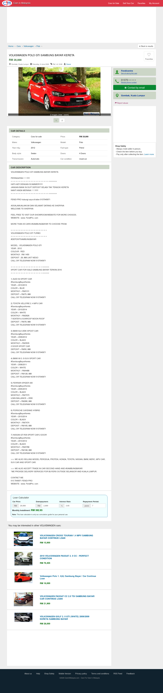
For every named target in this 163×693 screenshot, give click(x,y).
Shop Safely (49, 673)
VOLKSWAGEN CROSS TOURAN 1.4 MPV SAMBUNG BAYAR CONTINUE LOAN (66, 536)
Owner (68, 64)
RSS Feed (117, 673)
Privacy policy (81, 673)
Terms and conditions (100, 673)
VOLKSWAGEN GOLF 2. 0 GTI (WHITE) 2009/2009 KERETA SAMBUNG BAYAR (64, 617)
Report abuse (122, 103)
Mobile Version (65, 673)
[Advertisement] (81, 25)
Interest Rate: (65, 501)
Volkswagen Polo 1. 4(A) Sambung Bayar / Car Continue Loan (68, 577)
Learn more (149, 154)
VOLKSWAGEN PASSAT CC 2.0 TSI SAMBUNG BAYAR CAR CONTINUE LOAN (67, 597)
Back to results (147, 46)
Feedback (130, 673)
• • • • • (129, 81)
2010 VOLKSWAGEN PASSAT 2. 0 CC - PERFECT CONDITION (64, 557)
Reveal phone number (129, 82)
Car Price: (16, 501)
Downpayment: (42, 501)
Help (38, 673)
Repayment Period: (91, 501)
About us (28, 673)
